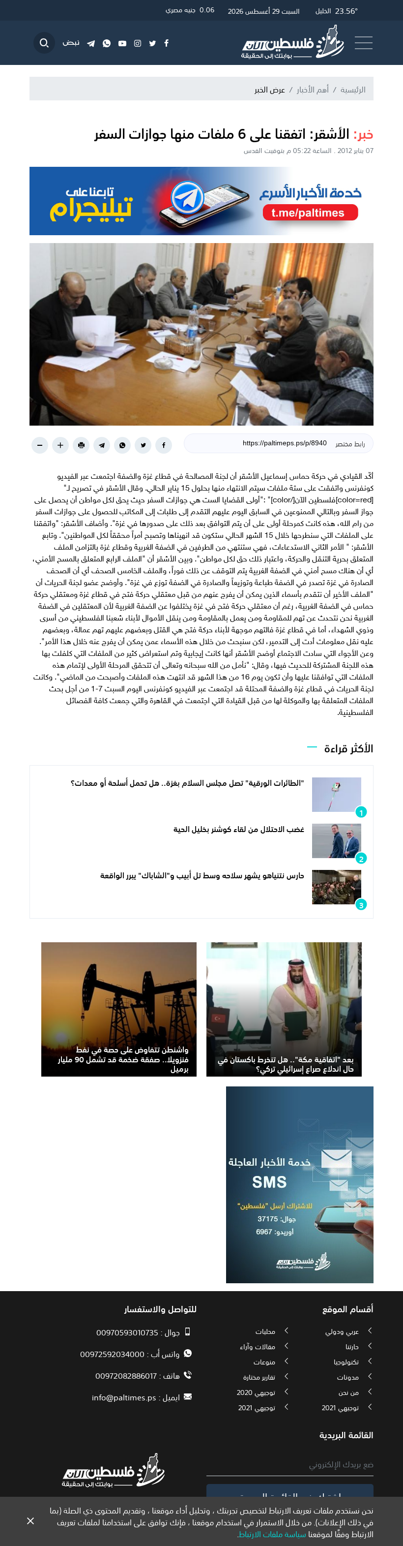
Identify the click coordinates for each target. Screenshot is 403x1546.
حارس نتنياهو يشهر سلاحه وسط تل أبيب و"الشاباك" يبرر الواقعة (202, 874)
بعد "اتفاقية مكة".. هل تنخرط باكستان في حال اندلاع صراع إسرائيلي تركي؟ (286, 1063)
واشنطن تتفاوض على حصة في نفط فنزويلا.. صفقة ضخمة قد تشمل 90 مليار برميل (123, 1058)
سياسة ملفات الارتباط (272, 1533)
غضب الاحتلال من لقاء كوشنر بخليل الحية (238, 828)
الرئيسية (353, 88)
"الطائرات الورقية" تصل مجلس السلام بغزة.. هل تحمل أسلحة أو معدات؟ (187, 782)
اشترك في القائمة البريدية (290, 1496)
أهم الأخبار (313, 88)
